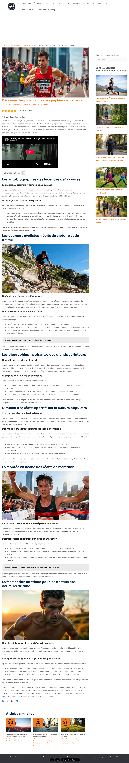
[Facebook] (3, 701)
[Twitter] (8, 701)
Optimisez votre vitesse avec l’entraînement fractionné (16, 735)
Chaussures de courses (41, 739)
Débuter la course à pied (69, 739)
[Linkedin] (17, 701)
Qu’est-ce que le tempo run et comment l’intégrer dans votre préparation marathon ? (111, 160)
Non (57, 760)
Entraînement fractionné (14, 741)
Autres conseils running (46, 10)
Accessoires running (100, 3)
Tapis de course (58, 3)
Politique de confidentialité (70, 760)
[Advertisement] (64, 28)
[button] (120, 6)
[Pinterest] (12, 701)
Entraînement (26, 3)
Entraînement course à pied (15, 739)
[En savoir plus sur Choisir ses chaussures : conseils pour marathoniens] (45, 725)
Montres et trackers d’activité (79, 3)
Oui (52, 760)
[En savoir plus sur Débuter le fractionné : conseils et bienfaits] (73, 725)
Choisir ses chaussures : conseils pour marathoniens (45, 735)
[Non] (126, 759)
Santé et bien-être (27, 10)
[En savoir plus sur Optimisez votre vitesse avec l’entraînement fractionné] (18, 725)
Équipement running (41, 3)
